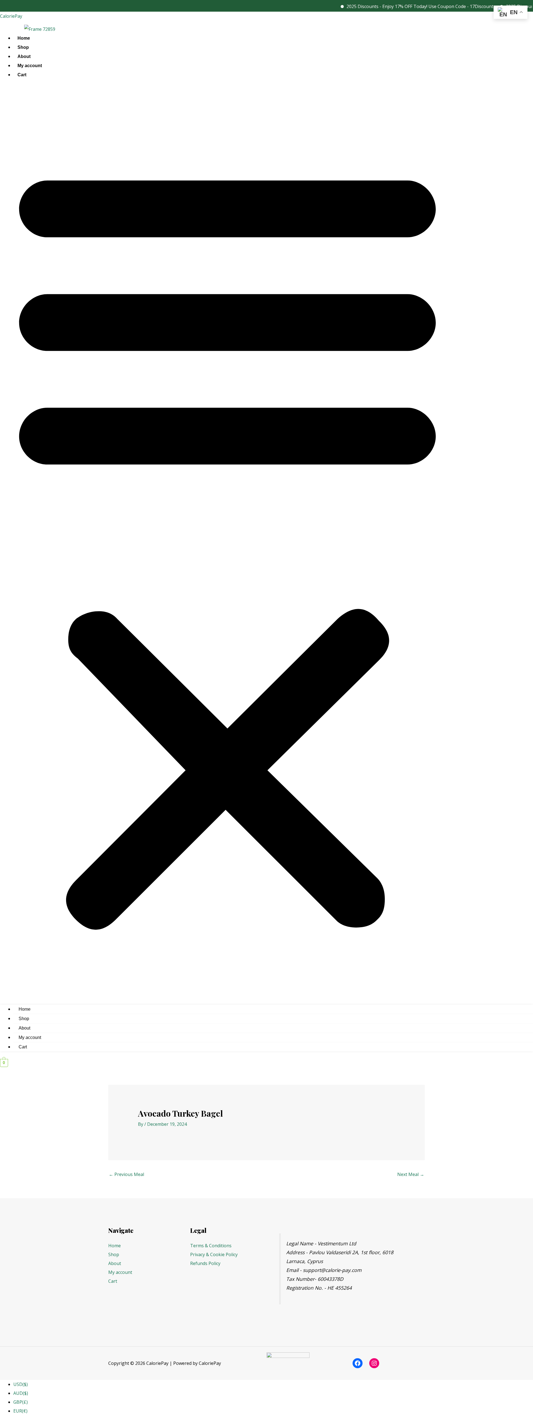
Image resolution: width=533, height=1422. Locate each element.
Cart (21, 74)
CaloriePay (11, 16)
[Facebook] (358, 1363)
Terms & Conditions (211, 1246)
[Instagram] (374, 1363)
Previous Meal (126, 1174)
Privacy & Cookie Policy (214, 1254)
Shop (23, 47)
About (24, 56)
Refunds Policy (205, 1263)
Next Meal (410, 1174)
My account (29, 65)
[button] (227, 543)
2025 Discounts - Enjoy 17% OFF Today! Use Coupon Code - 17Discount (399, 6)
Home (23, 38)
